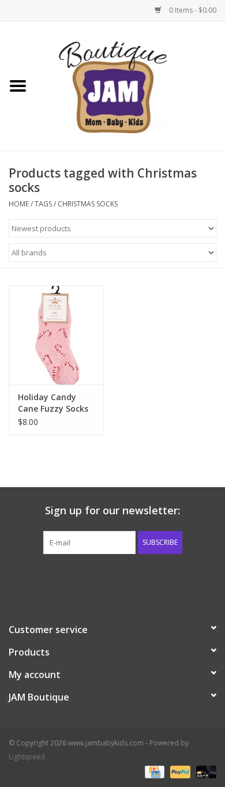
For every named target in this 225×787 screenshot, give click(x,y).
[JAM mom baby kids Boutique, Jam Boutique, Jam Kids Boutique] (130, 85)
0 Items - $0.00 (191, 10)
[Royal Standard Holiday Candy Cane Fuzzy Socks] (56, 335)
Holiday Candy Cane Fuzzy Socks (53, 402)
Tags (43, 204)
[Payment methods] (153, 771)
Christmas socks (88, 204)
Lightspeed (27, 757)
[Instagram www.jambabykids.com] (123, 577)
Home (19, 204)
